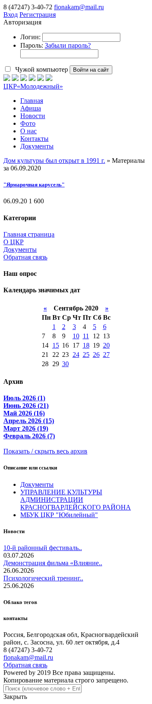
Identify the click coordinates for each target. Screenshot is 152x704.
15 (55, 345)
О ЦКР (13, 241)
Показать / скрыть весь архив (45, 451)
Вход (10, 14)
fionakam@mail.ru (79, 7)
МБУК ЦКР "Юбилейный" (59, 514)
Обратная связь (25, 257)
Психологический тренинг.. (43, 578)
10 (76, 336)
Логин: (30, 36)
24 (76, 354)
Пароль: (31, 45)
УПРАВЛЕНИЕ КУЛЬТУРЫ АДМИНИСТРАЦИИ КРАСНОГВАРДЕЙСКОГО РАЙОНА (75, 499)
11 (86, 336)
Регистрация (37, 14)
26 (96, 354)
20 (106, 345)
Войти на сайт (91, 70)
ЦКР (33, 86)
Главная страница (28, 234)
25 (86, 354)
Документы (20, 249)
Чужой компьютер (41, 69)
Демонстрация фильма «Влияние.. (52, 562)
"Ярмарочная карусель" (34, 184)
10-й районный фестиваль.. (42, 547)
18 (86, 345)
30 (65, 363)
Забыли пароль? (68, 45)
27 (106, 354)
